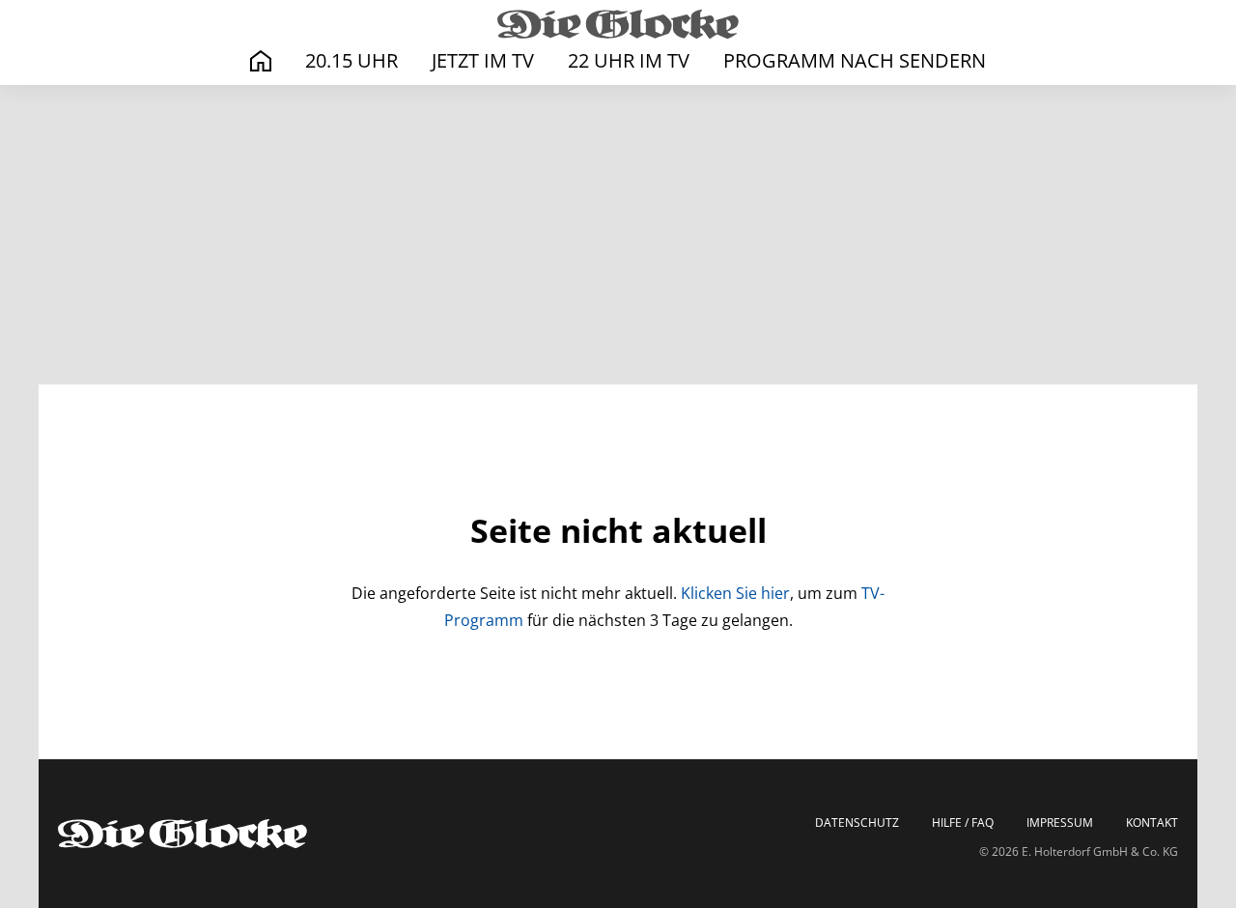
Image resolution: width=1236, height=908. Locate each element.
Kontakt (1152, 823)
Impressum (1059, 823)
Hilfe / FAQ (963, 823)
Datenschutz (857, 823)
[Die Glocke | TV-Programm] (618, 23)
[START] (260, 61)
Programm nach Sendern (854, 60)
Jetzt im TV (483, 60)
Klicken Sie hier (735, 593)
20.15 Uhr (351, 60)
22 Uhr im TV (628, 60)
